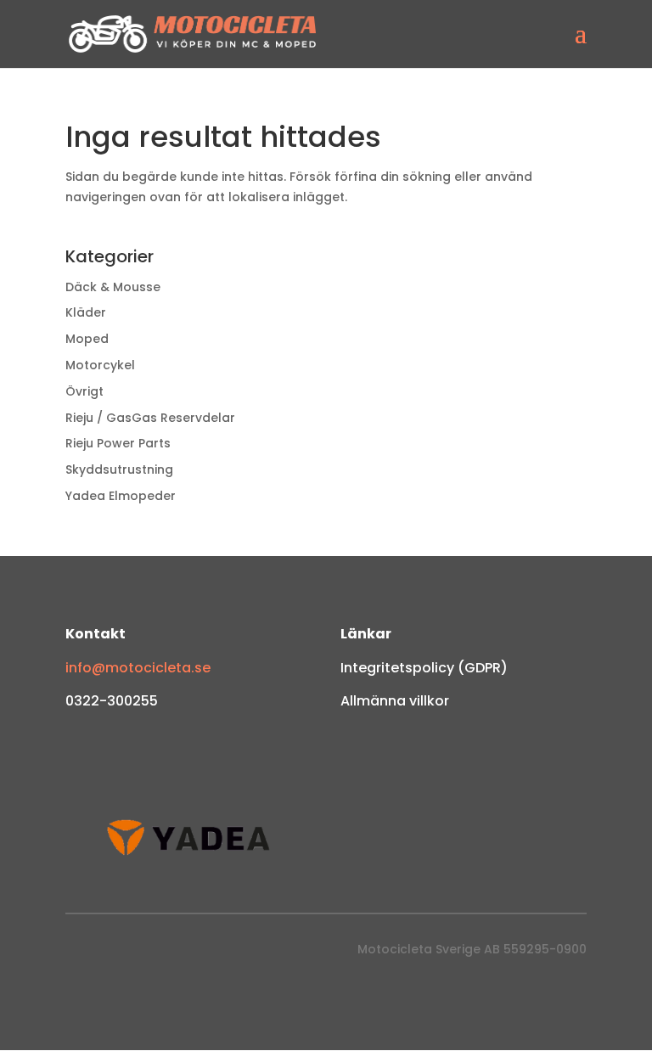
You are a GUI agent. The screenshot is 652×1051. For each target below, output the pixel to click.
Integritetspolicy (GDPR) (424, 667)
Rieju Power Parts (118, 443)
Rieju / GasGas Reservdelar (150, 417)
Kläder (85, 312)
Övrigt (84, 391)
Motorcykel (100, 365)
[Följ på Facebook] (79, 953)
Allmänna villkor (394, 701)
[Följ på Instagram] (112, 953)
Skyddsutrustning (119, 469)
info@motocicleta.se (138, 667)
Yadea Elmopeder (120, 495)
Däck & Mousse (112, 286)
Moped (87, 338)
